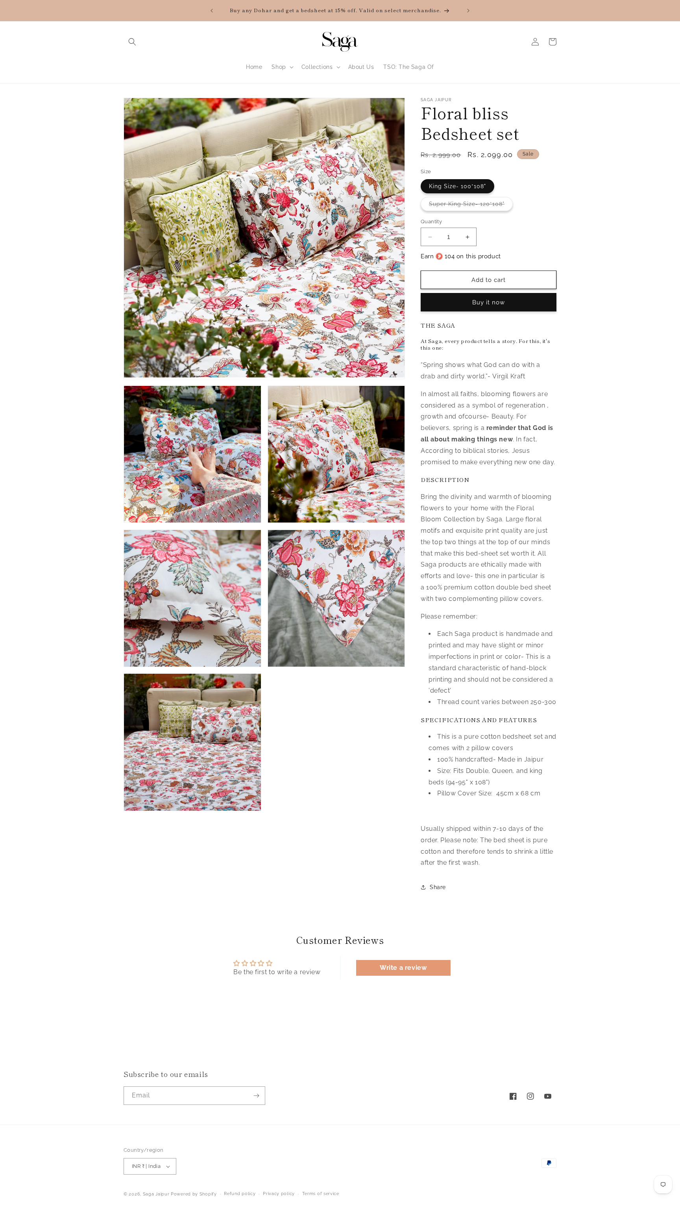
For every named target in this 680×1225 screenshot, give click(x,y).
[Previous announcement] (211, 10)
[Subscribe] (256, 1095)
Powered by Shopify (194, 1194)
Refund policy (239, 1193)
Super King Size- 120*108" (471, 205)
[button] (132, 41)
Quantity (431, 221)
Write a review (403, 967)
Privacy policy (279, 1193)
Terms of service (320, 1193)
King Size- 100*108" (457, 186)
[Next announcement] (468, 10)
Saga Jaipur (156, 1194)
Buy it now (488, 302)
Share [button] (438, 887)
